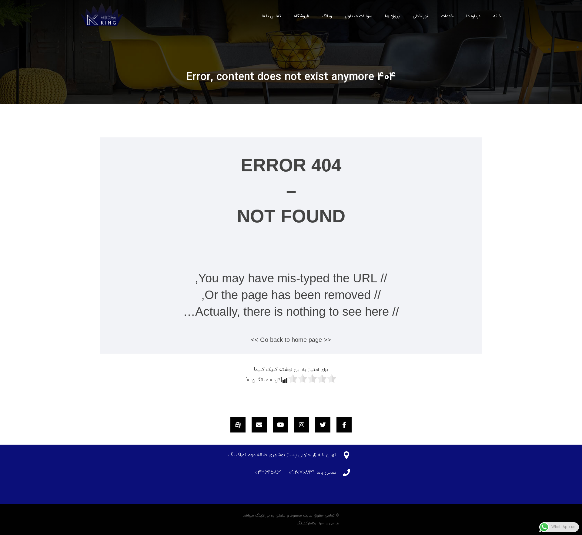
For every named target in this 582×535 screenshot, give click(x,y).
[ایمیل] (259, 424)
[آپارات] (238, 424)
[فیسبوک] (344, 424)
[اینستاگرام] (301, 424)
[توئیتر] (322, 424)
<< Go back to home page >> (291, 339)
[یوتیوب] (280, 424)
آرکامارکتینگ (307, 523)
